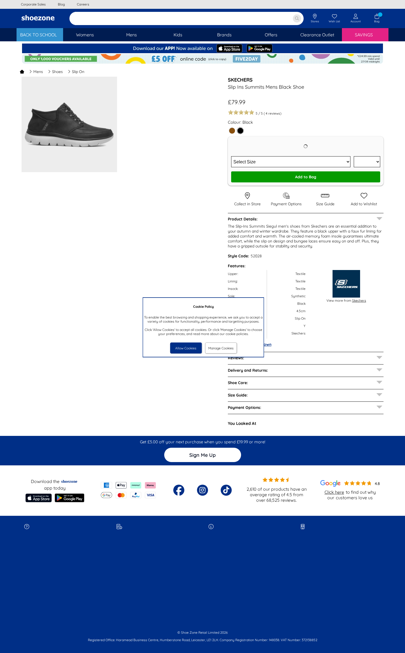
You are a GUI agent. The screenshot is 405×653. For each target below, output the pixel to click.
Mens (38, 71)
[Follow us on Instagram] (202, 490)
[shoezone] (38, 18)
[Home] (22, 71)
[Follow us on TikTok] (226, 490)
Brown (265, 344)
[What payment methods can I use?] (128, 490)
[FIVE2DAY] (202, 62)
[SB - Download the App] (202, 52)
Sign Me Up (202, 455)
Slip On (78, 71)
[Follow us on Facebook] (178, 490)
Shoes (57, 71)
